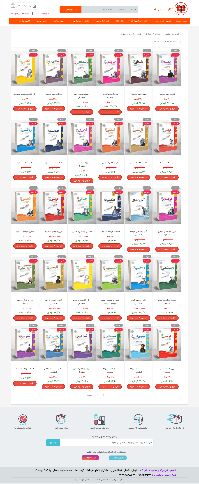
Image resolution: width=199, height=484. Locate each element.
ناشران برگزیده (24, 21)
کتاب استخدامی (102, 21)
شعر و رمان (41, 21)
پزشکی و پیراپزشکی (81, 21)
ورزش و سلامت (59, 21)
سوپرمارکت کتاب (42, 13)
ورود (30, 6)
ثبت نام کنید (21, 6)
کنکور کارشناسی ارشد (139, 21)
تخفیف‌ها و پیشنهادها (20, 13)
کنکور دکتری (119, 21)
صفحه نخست (181, 21)
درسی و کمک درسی (163, 21)
